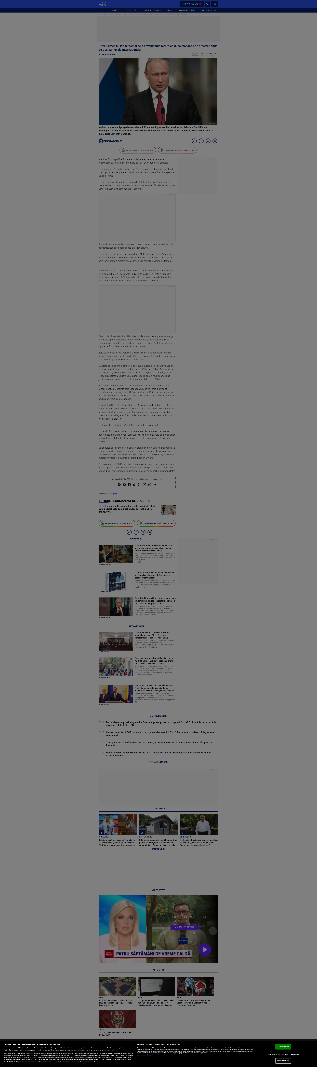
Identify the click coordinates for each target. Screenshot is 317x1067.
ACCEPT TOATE (283, 1047)
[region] (158, 1054)
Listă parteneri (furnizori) (145, 1055)
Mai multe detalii (109, 1050)
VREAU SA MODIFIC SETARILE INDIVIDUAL (283, 1054)
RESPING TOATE (283, 1061)
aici (112, 1057)
